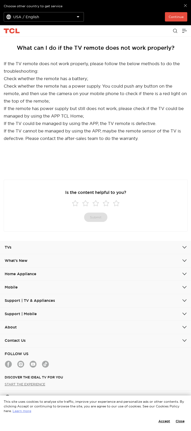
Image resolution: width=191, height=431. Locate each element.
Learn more (22, 411)
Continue (176, 17)
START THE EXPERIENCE (25, 384)
